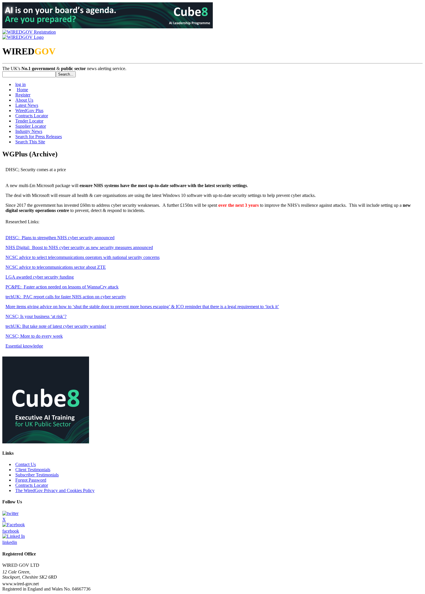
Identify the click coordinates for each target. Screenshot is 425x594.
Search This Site (30, 141)
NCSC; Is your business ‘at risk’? (35, 316)
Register (22, 94)
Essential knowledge (24, 345)
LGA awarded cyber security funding (39, 277)
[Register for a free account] (29, 32)
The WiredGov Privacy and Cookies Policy (55, 490)
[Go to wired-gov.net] (23, 37)
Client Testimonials (32, 469)
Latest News (26, 105)
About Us (24, 100)
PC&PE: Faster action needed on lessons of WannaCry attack (62, 286)
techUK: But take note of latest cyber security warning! (55, 326)
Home (22, 89)
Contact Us (25, 464)
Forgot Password (30, 480)
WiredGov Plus (29, 110)
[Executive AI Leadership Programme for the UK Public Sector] (107, 26)
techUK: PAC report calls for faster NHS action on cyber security (65, 296)
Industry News (28, 131)
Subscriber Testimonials (37, 474)
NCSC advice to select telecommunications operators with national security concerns (82, 257)
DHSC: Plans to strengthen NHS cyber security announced (59, 237)
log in (20, 84)
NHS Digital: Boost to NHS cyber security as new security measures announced (79, 247)
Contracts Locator (31, 115)
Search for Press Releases (38, 136)
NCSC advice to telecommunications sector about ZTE (55, 267)
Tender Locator (29, 120)
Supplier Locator (30, 126)
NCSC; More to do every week (34, 336)
